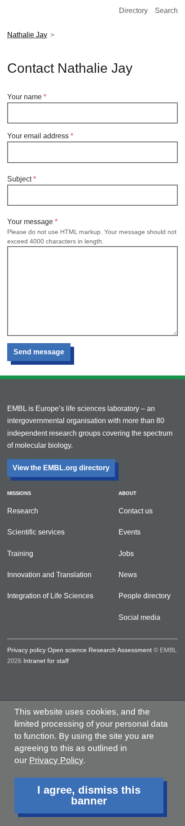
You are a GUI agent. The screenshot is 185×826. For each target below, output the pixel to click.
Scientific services (36, 532)
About (128, 493)
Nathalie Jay (27, 35)
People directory (145, 596)
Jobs (126, 553)
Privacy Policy (56, 760)
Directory (133, 10)
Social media (139, 617)
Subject (19, 179)
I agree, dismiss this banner (89, 795)
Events (130, 532)
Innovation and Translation (49, 575)
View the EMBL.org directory (61, 468)
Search (166, 10)
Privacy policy (26, 650)
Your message (30, 221)
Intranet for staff (46, 660)
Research (22, 511)
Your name (24, 97)
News (128, 575)
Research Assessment (120, 650)
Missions (19, 493)
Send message (38, 352)
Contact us (136, 511)
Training (20, 553)
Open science (67, 650)
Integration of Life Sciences (50, 596)
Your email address (38, 136)
